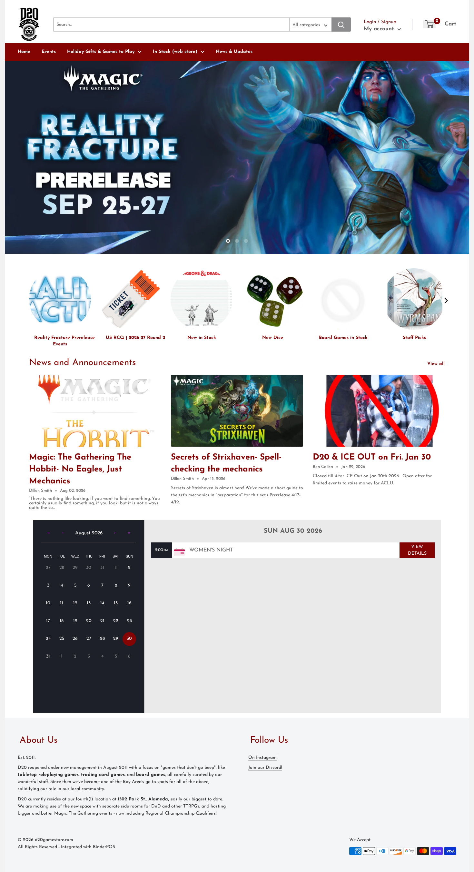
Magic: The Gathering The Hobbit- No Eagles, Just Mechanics (80, 469)
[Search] (341, 24)
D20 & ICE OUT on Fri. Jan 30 (372, 457)
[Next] (445, 300)
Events (49, 51)
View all (436, 364)
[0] (429, 24)
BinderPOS (104, 847)
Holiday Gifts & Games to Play (100, 51)
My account (380, 29)
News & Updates (234, 51)
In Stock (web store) (175, 51)
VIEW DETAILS (417, 550)
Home (24, 51)
